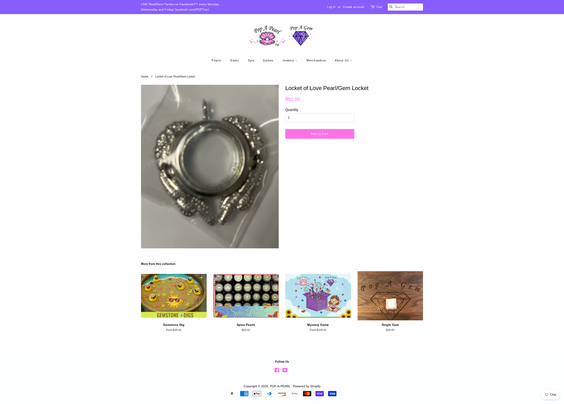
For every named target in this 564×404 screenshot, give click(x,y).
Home (144, 76)
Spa (251, 60)
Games (268, 60)
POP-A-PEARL (280, 386)
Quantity (291, 110)
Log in (331, 7)
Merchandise (316, 60)
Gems (234, 60)
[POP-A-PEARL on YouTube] (285, 371)
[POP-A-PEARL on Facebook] (276, 371)
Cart (379, 7)
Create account (353, 7)
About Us (342, 60)
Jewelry (288, 60)
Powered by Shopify (307, 386)
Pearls (216, 60)
